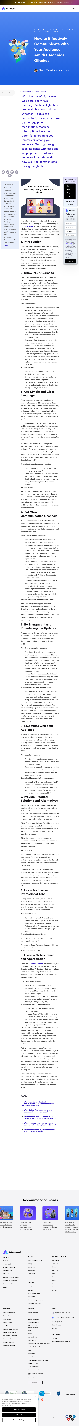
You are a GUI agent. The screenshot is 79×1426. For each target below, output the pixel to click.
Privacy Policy (69, 245)
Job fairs (6, 1326)
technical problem (36, 964)
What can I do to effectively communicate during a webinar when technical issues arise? (38, 1103)
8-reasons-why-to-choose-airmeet (38, 1360)
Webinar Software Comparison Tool (39, 1343)
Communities (32, 1296)
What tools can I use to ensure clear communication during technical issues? (40, 1124)
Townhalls (6, 1316)
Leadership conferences (10, 1332)
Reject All (19, 1414)
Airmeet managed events (35, 1300)
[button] (3, 172)
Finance (54, 1267)
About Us (6, 1257)
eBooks (30, 1333)
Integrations (31, 1270)
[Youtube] (68, 1419)
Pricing (30, 1263)
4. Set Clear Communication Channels (9, 201)
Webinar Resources (34, 1319)
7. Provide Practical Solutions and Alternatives (9, 223)
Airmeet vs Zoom (33, 1363)
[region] (19, 1410)
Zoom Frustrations (33, 1366)
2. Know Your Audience (8, 189)
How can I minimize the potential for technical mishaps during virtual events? (40, 1117)
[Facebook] (67, 1416)
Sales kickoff (7, 1339)
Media (53, 1280)
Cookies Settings (19, 1420)
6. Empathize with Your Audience (10, 215)
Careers (5, 1260)
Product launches (8, 1342)
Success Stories (32, 1337)
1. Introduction (9, 185)
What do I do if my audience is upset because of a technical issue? (38, 1111)
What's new (31, 1267)
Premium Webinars (9, 1312)
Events (30, 1316)
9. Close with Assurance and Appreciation (9, 240)
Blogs (29, 1330)
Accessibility (31, 1273)
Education (31, 1287)
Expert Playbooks (33, 1312)
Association (55, 1260)
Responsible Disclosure (10, 1284)
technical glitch (27, 226)
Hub (35, 30)
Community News (33, 1378)
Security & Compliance (10, 1280)
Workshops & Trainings (10, 1335)
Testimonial (31, 1353)
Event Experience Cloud (35, 1260)
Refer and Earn (7, 1270)
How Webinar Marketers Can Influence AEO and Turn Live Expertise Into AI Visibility (52, 1227)
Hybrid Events (7, 1322)
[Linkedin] (74, 1416)
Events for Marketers (34, 1303)
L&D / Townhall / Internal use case (33, 1326)
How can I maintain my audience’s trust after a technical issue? (39, 1130)
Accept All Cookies (19, 1409)
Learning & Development (10, 1329)
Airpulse (5, 1287)
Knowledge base (57, 1321)
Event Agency (56, 1287)
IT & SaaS (30, 1290)
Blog (39, 30)
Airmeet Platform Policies (11, 1277)
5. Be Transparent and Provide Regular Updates (10, 209)
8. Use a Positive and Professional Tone (10, 232)
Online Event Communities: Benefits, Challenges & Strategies (30, 1226)
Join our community (9, 1267)
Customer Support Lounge (64, 1317)
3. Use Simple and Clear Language (10, 194)
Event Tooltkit (32, 1340)
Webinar (45, 30)
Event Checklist (56, 1325)
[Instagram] (72, 1419)
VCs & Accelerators (34, 1293)
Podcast (30, 1357)
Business (54, 1277)
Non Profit (55, 1270)
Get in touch (7, 1264)
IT (52, 1283)
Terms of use (68, 243)
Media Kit (6, 1274)
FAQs (6, 245)
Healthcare (55, 1290)
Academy (54, 1328)
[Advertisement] (71, 120)
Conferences (7, 1319)
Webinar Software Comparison (37, 1347)
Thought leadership (33, 1322)
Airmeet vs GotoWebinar (35, 1370)
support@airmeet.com (63, 1313)
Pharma (54, 1273)
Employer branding (9, 1345)
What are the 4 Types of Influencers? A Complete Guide (7, 1226)
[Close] (35, 1397)
